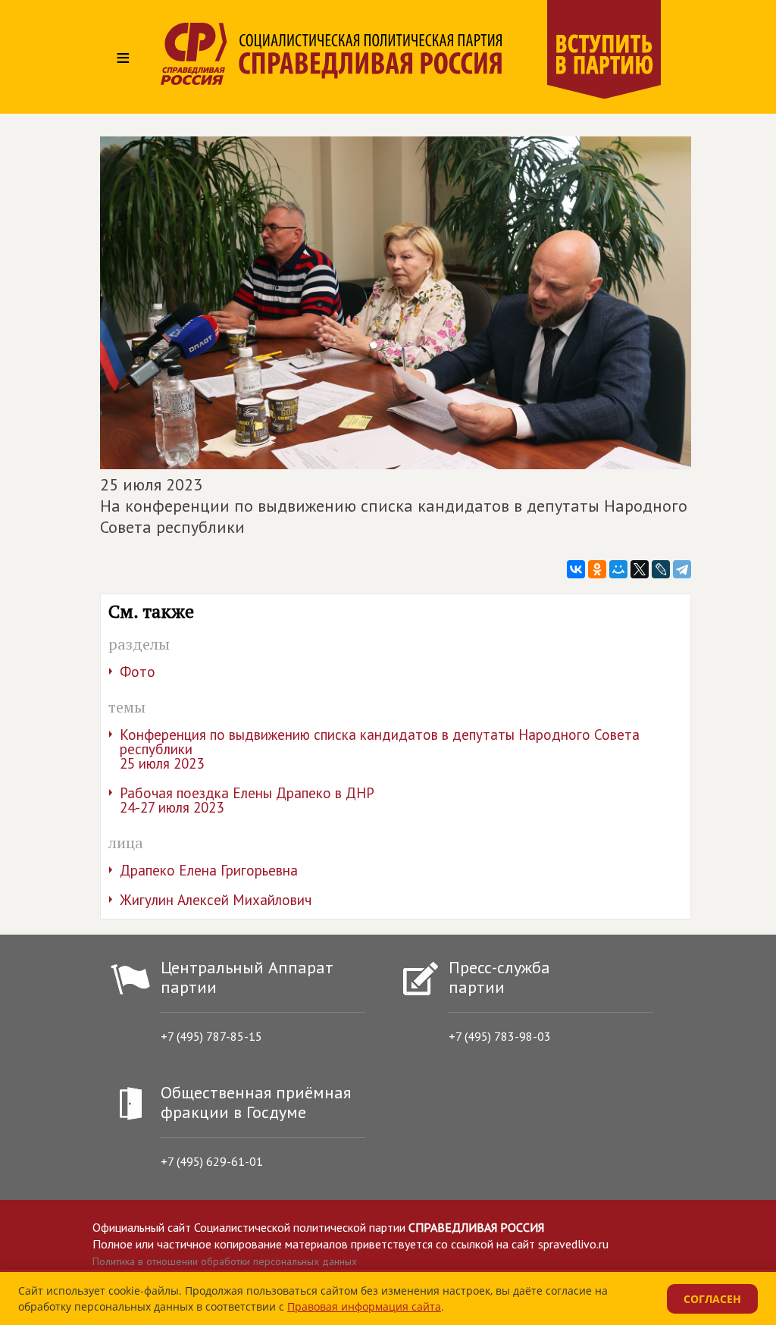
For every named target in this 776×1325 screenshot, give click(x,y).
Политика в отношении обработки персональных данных (224, 1261)
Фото (137, 671)
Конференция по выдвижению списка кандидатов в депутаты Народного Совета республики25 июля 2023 (380, 748)
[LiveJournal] (661, 569)
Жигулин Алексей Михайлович (215, 900)
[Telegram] (682, 569)
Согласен (712, 1299)
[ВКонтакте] (576, 569)
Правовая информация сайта (364, 1306)
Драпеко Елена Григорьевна (209, 870)
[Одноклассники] (597, 569)
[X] (639, 569)
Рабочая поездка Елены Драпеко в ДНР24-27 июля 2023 (247, 800)
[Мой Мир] (618, 569)
